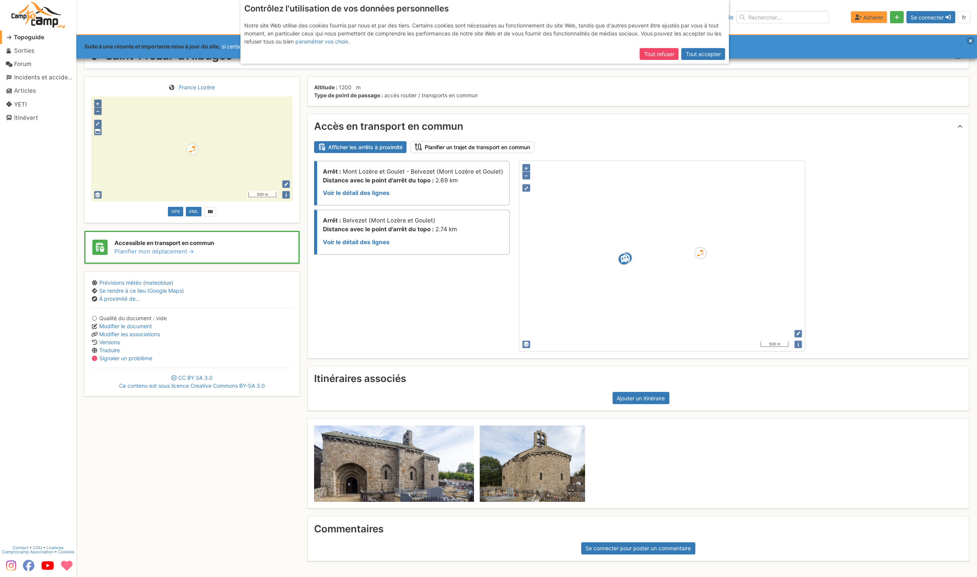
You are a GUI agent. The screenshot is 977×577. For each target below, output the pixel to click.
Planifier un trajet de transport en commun (477, 147)
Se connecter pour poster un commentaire (638, 548)
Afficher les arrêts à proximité (365, 147)
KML (193, 211)
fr (964, 17)
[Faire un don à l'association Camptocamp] (67, 568)
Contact (20, 547)
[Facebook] (28, 568)
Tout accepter (703, 54)
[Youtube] (47, 568)
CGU (37, 547)
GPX (175, 211)
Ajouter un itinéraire (641, 398)
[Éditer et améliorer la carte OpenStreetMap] (286, 184)
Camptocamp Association (27, 551)
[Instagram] (9, 568)
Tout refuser (659, 54)
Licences (55, 547)
